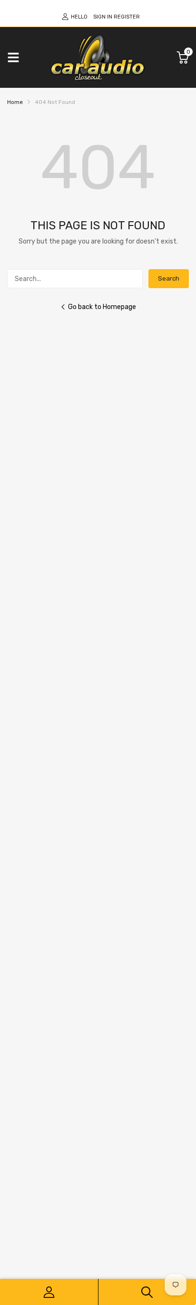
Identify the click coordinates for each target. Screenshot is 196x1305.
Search (168, 278)
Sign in (102, 17)
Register (127, 17)
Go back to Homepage (102, 307)
